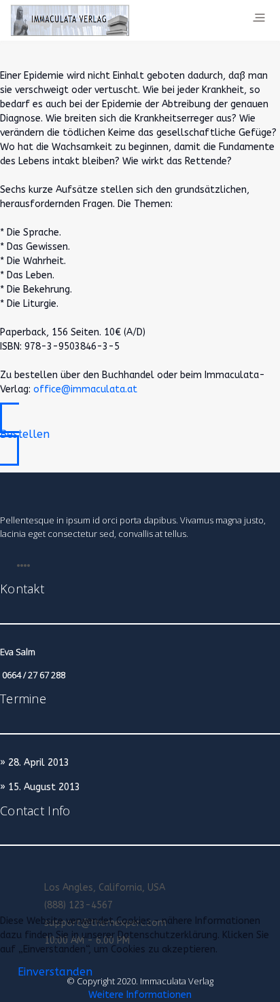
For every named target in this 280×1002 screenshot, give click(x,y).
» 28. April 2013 (34, 762)
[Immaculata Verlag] (70, 20)
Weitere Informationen (140, 995)
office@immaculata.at (85, 389)
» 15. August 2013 (40, 787)
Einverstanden (55, 971)
